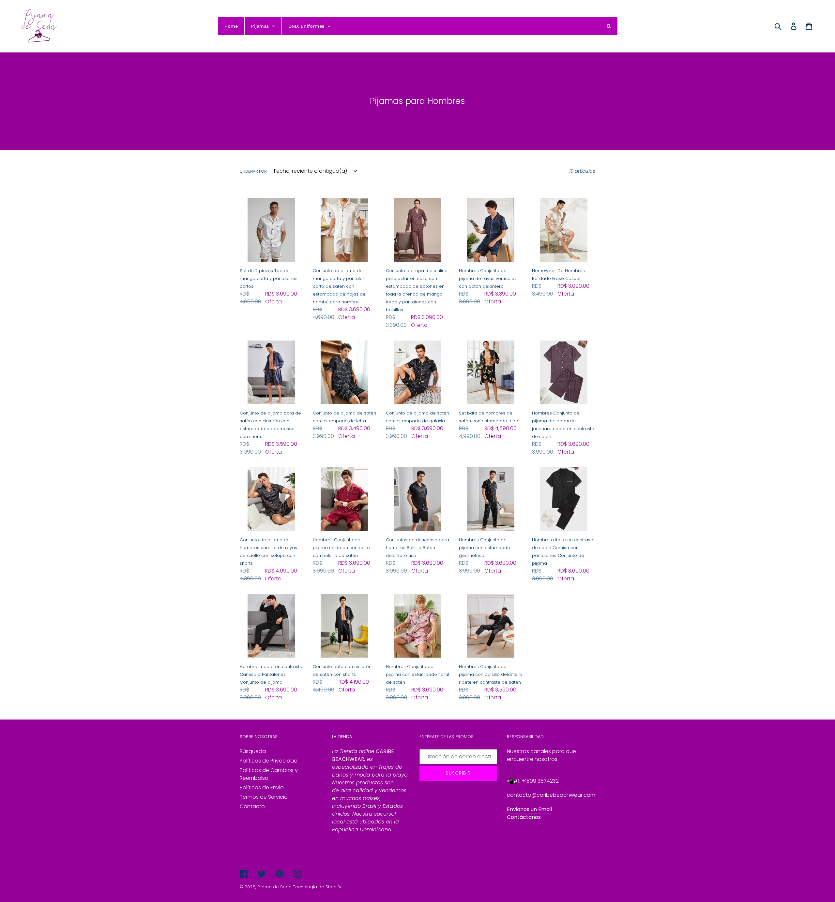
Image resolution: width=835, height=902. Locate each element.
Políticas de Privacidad (268, 760)
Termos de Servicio (264, 797)
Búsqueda (253, 751)
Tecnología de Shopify (317, 887)
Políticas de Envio (262, 787)
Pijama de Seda (274, 887)
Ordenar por (253, 171)
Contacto (252, 806)
